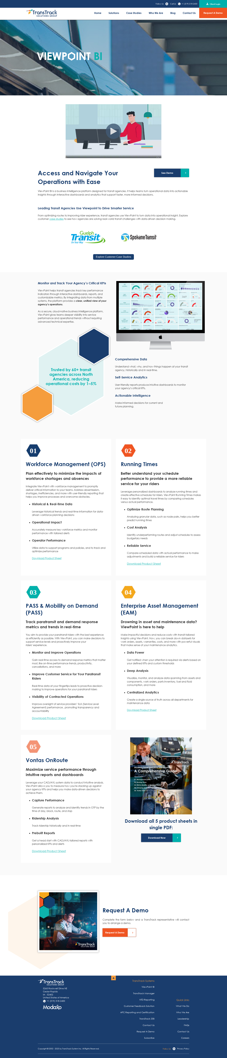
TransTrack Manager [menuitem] (143, 993)
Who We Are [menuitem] (156, 12)
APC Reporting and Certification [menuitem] (137, 1012)
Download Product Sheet (46, 558)
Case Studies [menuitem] (133, 12)
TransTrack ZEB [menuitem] (146, 1018)
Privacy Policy (183, 1048)
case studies (56, 218)
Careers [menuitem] (185, 1037)
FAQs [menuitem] (186, 1025)
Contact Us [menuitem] (189, 12)
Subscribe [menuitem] (149, 1037)
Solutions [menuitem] (114, 12)
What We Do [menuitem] (182, 1006)
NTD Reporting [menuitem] (146, 999)
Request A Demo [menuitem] (145, 1031)
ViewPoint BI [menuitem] (148, 986)
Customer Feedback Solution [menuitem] (139, 1006)
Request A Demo (213, 12)
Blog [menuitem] (173, 12)
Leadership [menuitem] (183, 1018)
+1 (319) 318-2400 (189, 3)
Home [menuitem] (97, 12)
